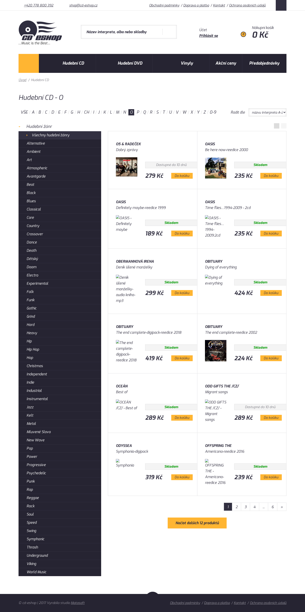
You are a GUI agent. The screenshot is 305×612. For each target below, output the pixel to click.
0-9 (213, 112)
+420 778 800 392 (38, 5)
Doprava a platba (196, 5)
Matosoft (78, 603)
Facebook (281, 5)
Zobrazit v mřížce (276, 126)
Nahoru (152, 601)
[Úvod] (29, 63)
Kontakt (219, 5)
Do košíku (182, 176)
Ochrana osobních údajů (247, 5)
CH (86, 112)
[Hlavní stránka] (41, 43)
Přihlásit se (208, 35)
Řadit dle (238, 112)
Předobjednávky (264, 63)
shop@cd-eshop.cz (83, 5)
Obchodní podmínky (164, 5)
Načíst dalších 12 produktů (197, 523)
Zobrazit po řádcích (283, 126)
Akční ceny (225, 63)
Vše (24, 112)
